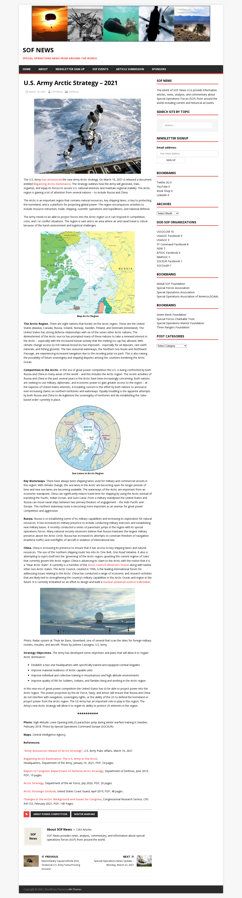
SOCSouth (163, 265)
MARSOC (162, 257)
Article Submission (130, 69)
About (43, 69)
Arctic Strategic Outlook (40, 791)
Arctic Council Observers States (108, 565)
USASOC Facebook (168, 236)
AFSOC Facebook (167, 252)
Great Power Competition (50, 814)
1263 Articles (84, 829)
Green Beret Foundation (171, 314)
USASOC (162, 240)
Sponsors (159, 69)
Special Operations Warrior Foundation (180, 323)
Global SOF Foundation (171, 284)
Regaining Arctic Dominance (52, 184)
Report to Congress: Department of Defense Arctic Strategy (63, 771)
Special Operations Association (176, 292)
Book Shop (163, 191)
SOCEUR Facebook (168, 261)
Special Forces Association (173, 288)
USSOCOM (163, 231)
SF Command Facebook (171, 244)
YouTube (162, 186)
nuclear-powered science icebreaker (126, 582)
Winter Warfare (84, 814)
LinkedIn (162, 195)
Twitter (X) (163, 182)
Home (27, 69)
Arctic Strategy (34, 783)
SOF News (57, 91)
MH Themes (75, 889)
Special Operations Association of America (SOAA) (187, 296)
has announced (52, 179)
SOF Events (100, 69)
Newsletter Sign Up (70, 69)
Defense (74, 91)
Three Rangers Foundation (173, 327)
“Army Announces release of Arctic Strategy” (53, 751)
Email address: (167, 147)
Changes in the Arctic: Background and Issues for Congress (63, 799)
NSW (160, 248)
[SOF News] (121, 40)
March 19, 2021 (37, 91)
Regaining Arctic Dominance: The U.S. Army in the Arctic (61, 758)
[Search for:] (187, 125)
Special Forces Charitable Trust (176, 319)
